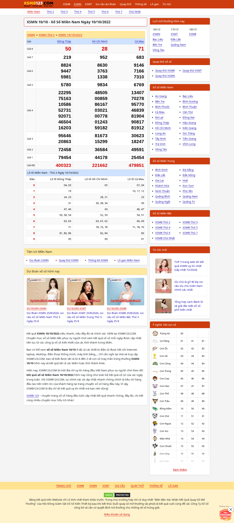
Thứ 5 (91, 11)
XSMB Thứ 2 (162, 222)
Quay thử (125, 4)
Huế (185, 180)
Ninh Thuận (162, 191)
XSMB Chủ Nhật (165, 238)
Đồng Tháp (64, 41)
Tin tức (167, 4)
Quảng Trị (189, 201)
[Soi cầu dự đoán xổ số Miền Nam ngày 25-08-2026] (45, 291)
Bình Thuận (190, 106)
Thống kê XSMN (98, 260)
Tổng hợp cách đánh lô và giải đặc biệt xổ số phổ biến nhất (188, 306)
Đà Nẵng (188, 169)
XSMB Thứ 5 (190, 227)
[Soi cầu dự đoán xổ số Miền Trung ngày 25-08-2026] (85, 291)
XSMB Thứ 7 (190, 232)
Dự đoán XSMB (116, 308)
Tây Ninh (160, 138)
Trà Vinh (160, 144)
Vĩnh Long (189, 144)
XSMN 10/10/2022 (70, 35)
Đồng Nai (189, 117)
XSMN (77, 4)
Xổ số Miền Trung (164, 161)
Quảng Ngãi (162, 201)
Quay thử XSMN (69, 260)
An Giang (161, 96)
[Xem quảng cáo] (225, 514)
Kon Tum (188, 185)
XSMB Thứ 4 (162, 227)
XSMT (88, 4)
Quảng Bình (162, 196)
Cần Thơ (188, 112)
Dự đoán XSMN (39, 260)
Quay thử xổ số (162, 61)
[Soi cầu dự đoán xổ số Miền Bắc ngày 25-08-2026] (125, 291)
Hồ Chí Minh (99, 41)
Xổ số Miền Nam (163, 87)
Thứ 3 (64, 11)
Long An (160, 133)
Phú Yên (188, 191)
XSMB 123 (33, 395)
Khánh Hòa (162, 185)
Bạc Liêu (158, 39)
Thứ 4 (77, 11)
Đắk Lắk (176, 39)
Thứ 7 (118, 11)
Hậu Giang (189, 122)
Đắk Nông (189, 175)
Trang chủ (63, 485)
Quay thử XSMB (165, 70)
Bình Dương (190, 101)
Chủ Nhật (135, 11)
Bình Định (161, 169)
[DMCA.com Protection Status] (117, 495)
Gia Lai (159, 180)
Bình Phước (162, 106)
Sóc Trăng (189, 133)
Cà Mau (139, 41)
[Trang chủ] (38, 4)
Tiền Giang (189, 138)
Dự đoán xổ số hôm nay (43, 271)
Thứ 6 (105, 11)
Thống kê (141, 4)
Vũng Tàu (158, 50)
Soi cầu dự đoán (106, 4)
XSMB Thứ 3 (190, 222)
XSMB (66, 4)
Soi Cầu (120, 485)
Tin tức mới (160, 250)
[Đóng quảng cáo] (231, 509)
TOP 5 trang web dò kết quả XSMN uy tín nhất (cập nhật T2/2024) (189, 266)
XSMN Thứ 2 (47, 35)
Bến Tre (157, 44)
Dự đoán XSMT (76, 308)
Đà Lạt (159, 117)
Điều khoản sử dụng (117, 514)
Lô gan (154, 4)
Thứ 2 (50, 11)
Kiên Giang (189, 128)
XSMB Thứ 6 (162, 232)
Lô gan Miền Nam (129, 260)
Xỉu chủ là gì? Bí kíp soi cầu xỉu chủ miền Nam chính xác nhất (188, 286)
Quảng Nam (178, 44)
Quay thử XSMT (192, 70)
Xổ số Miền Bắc (162, 213)
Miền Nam (33, 11)
